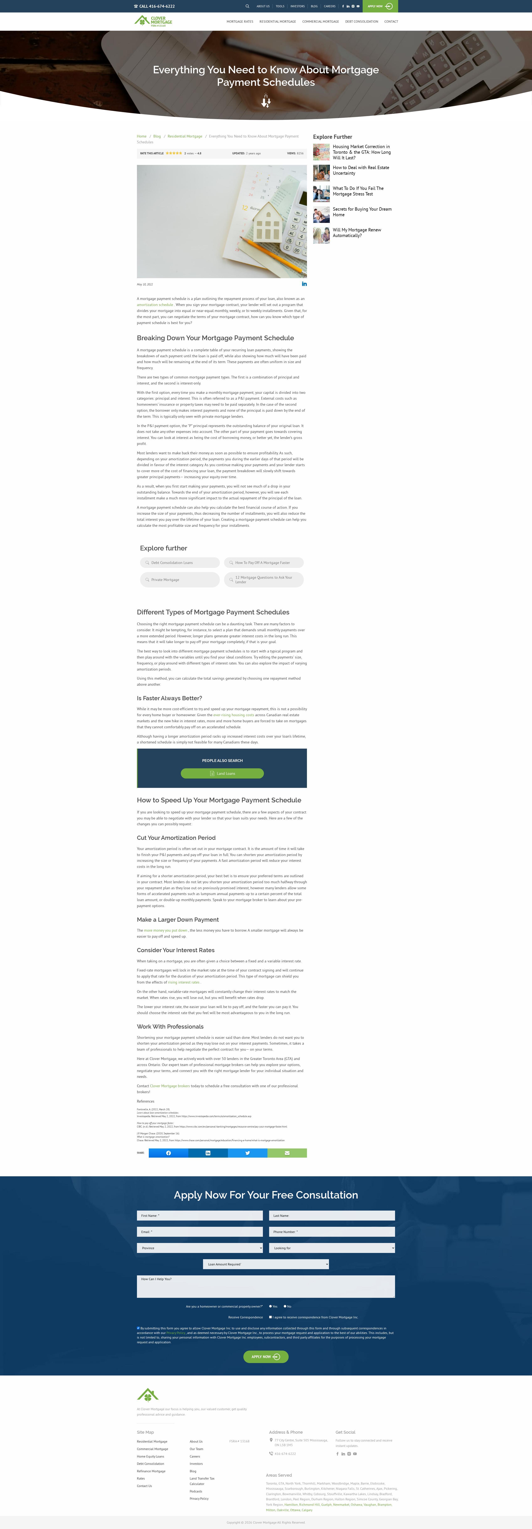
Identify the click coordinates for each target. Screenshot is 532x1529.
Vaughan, (371, 1504)
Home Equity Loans (150, 1456)
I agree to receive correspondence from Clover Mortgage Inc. (315, 1317)
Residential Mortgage (278, 21)
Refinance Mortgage (151, 1471)
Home (142, 136)
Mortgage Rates (240, 21)
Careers (329, 6)
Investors (298, 6)
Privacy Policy (176, 1333)
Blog (314, 6)
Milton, (271, 1510)
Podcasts (196, 1491)
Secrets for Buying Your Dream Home (362, 211)
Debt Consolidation (361, 21)
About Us (263, 6)
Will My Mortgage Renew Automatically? (357, 232)
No (288, 1306)
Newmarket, (342, 1504)
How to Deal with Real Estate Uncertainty (361, 170)
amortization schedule (155, 304)
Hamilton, (291, 1504)
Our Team (196, 1449)
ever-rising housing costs (234, 714)
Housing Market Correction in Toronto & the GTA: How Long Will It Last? (362, 152)
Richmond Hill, (310, 1504)
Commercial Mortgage (320, 21)
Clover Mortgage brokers (170, 1085)
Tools (280, 6)
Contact (391, 21)
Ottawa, (296, 1510)
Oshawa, (357, 1504)
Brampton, (385, 1504)
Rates (141, 1478)
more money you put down (166, 930)
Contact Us (144, 1486)
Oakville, (283, 1510)
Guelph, (327, 1504)
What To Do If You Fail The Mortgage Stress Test (358, 191)
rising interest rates (184, 982)
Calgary (307, 1510)
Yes (274, 1306)
